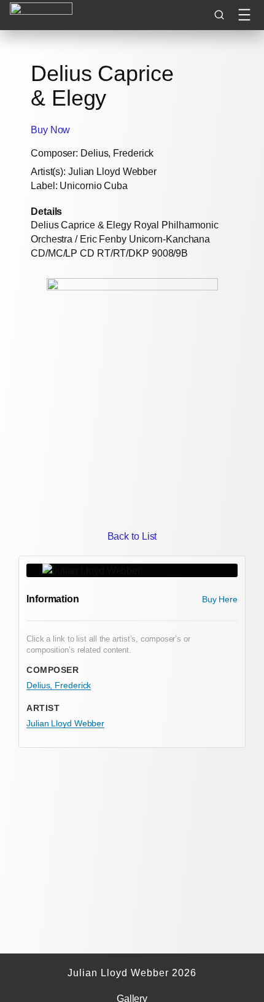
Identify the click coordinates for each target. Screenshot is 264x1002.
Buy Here (220, 599)
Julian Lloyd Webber (65, 723)
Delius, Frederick (58, 685)
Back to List (132, 536)
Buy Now (50, 129)
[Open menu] (244, 15)
